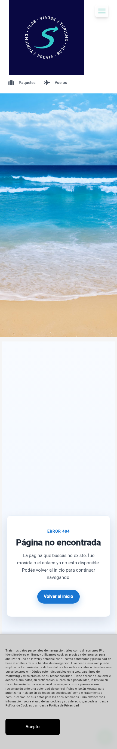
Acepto (33, 726)
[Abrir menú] (101, 10)
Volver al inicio (58, 596)
